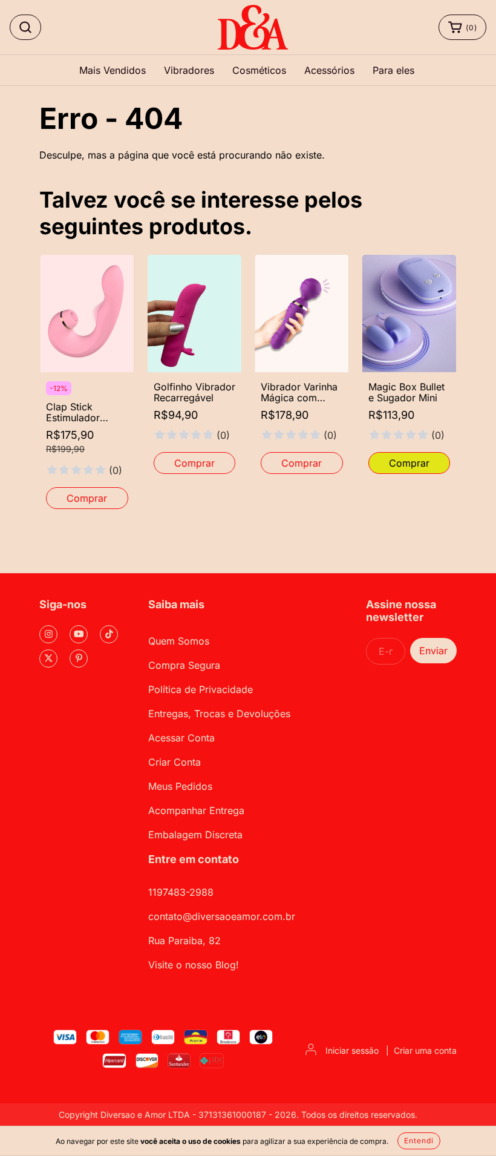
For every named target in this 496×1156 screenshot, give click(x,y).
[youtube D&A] (79, 634)
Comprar (87, 498)
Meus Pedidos (180, 786)
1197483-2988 (181, 892)
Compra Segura (184, 665)
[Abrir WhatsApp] (466, 1125)
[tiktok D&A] (109, 634)
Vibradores (189, 70)
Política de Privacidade (200, 689)
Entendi (419, 1140)
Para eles (393, 70)
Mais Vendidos (112, 70)
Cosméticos (259, 70)
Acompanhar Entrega (196, 810)
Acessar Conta (181, 738)
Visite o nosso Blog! (193, 965)
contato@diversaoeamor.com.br (221, 916)
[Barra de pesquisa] (25, 27)
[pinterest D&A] (79, 658)
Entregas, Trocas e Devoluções (219, 714)
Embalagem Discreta (195, 835)
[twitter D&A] (48, 658)
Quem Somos (178, 641)
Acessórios (329, 70)
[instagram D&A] (48, 634)
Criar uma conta (425, 1050)
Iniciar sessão (352, 1050)
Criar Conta (174, 762)
